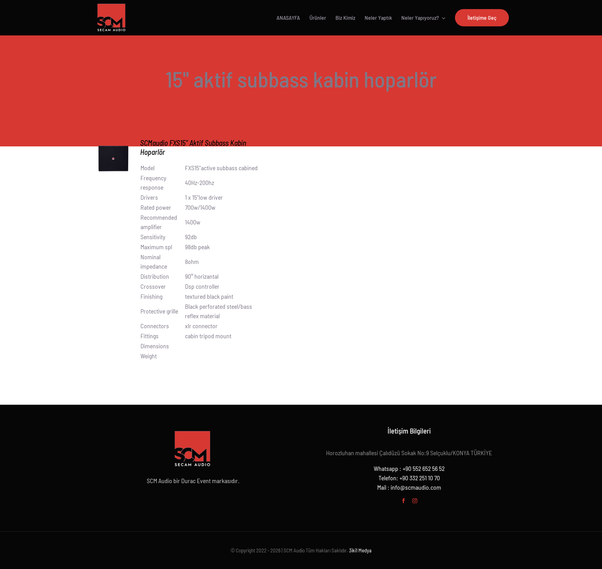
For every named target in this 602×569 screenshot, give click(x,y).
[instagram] (414, 500)
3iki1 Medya (360, 550)
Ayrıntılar (113, 159)
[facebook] (403, 500)
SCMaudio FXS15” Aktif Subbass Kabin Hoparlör (193, 147)
